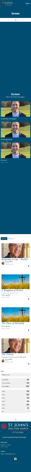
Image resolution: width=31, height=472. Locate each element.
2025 (15, 394)
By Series (11, 238)
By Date (4, 238)
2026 (15, 391)
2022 (15, 405)
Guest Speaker (15, 383)
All (3, 411)
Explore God (5, 375)
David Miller (15, 386)
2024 (15, 398)
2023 (15, 401)
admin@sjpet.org (10, 454)
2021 (15, 408)
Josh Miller (15, 379)
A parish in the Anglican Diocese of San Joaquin (14, 437)
